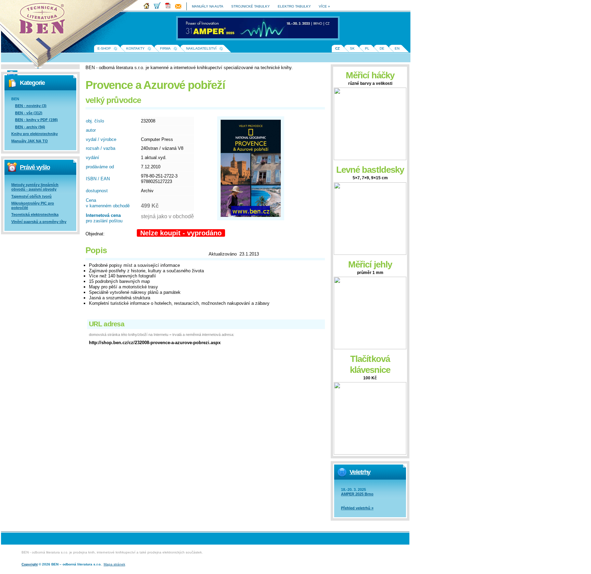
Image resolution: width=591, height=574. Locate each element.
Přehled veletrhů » (357, 508)
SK (352, 48)
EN (397, 48)
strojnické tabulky (250, 6)
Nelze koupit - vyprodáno (181, 233)
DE (382, 48)
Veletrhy (360, 472)
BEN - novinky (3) (31, 106)
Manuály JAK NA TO (29, 141)
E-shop (104, 48)
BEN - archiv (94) (30, 127)
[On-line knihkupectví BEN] (159, 7)
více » (324, 6)
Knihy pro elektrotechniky (34, 134)
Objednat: (95, 233)
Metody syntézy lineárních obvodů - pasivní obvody (34, 187)
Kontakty (135, 48)
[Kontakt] (180, 7)
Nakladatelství (201, 48)
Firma (165, 48)
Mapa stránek (114, 564)
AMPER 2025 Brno (357, 494)
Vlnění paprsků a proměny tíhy (38, 222)
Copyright (30, 564)
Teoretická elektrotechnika (34, 214)
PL (367, 48)
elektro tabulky (294, 6)
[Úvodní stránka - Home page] (148, 7)
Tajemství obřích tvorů (31, 196)
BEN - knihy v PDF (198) (36, 120)
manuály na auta (207, 6)
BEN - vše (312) (28, 113)
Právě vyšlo (35, 167)
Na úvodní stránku (44, 20)
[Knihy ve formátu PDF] (169, 7)
